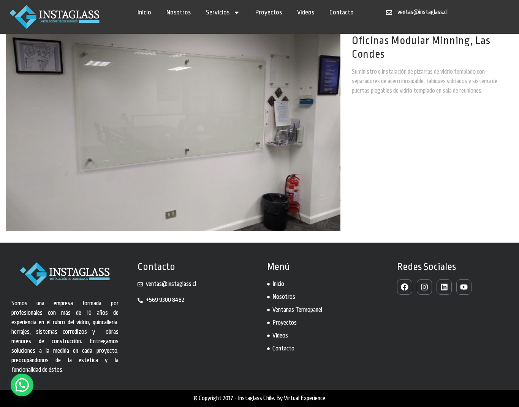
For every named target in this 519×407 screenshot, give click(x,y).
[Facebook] (404, 287)
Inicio (144, 12)
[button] (22, 385)
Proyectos (268, 12)
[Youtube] (464, 287)
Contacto (341, 12)
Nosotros (178, 12)
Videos (305, 12)
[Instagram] (424, 287)
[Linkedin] (444, 287)
